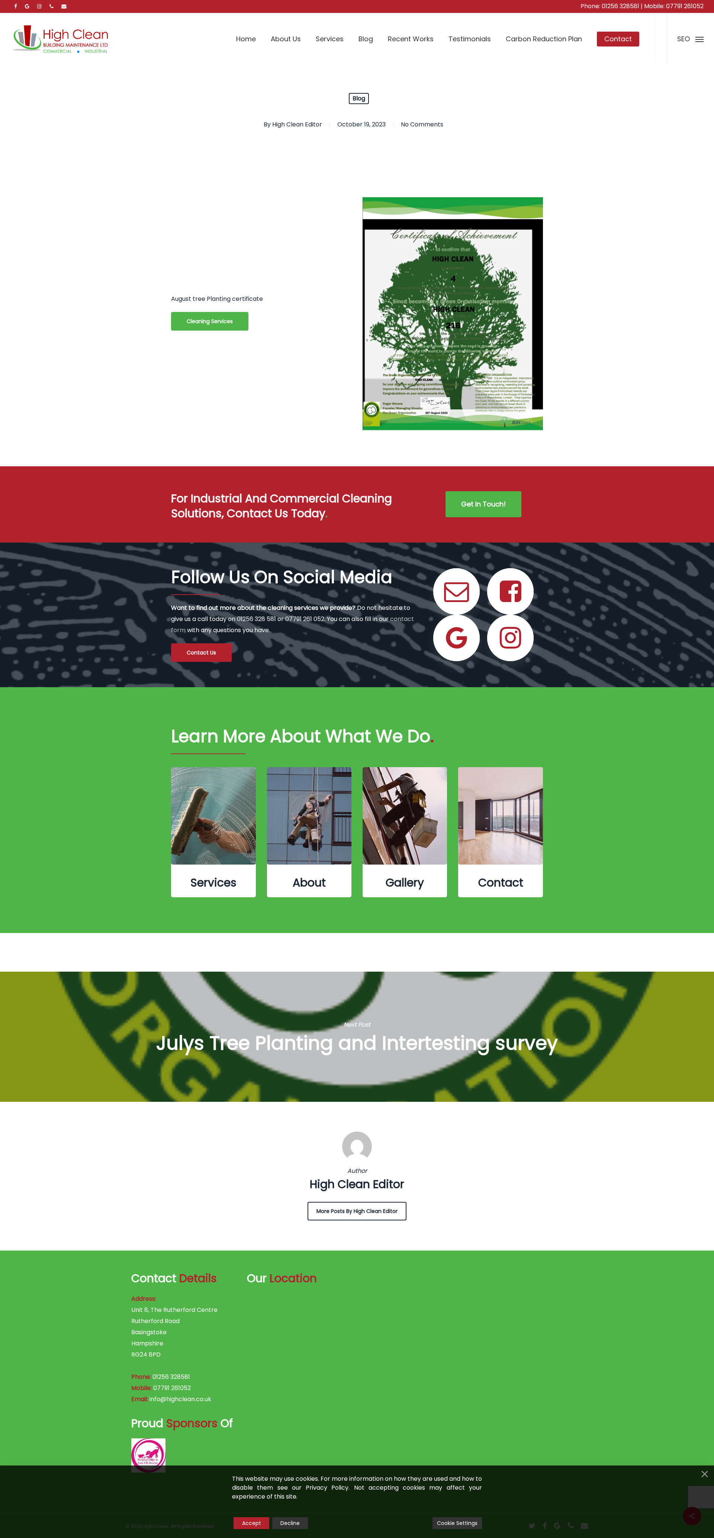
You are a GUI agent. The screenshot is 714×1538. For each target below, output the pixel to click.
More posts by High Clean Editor (357, 1211)
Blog (359, 98)
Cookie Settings (457, 1523)
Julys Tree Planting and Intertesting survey (357, 1037)
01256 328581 (620, 6)
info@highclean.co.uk (180, 1399)
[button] (690, 39)
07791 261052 (685, 6)
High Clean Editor (297, 124)
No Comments (422, 124)
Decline (290, 1523)
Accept (251, 1523)
